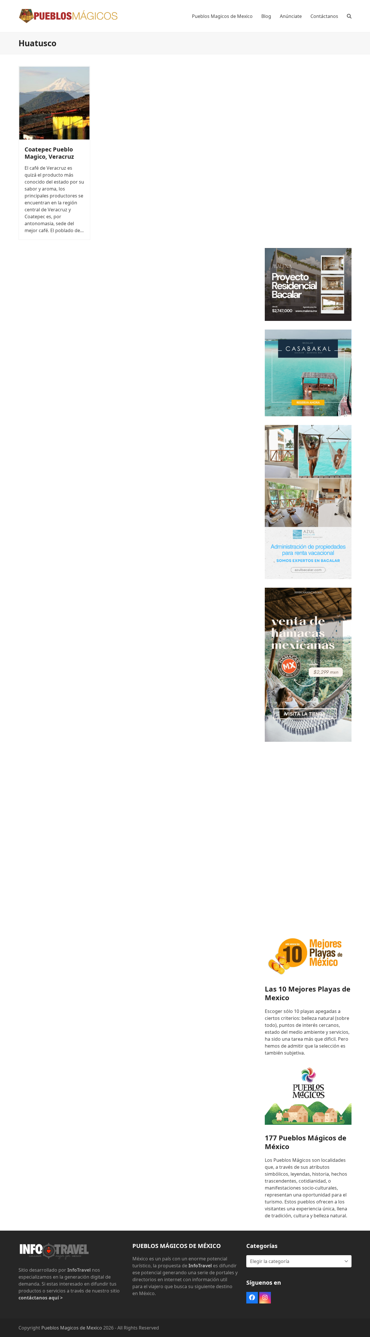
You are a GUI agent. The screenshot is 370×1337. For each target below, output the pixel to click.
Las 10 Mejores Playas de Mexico (307, 993)
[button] (349, 16)
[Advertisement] (308, 152)
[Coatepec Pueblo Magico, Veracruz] (54, 102)
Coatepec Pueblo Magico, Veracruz (49, 152)
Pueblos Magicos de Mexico (71, 1328)
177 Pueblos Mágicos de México (305, 1142)
